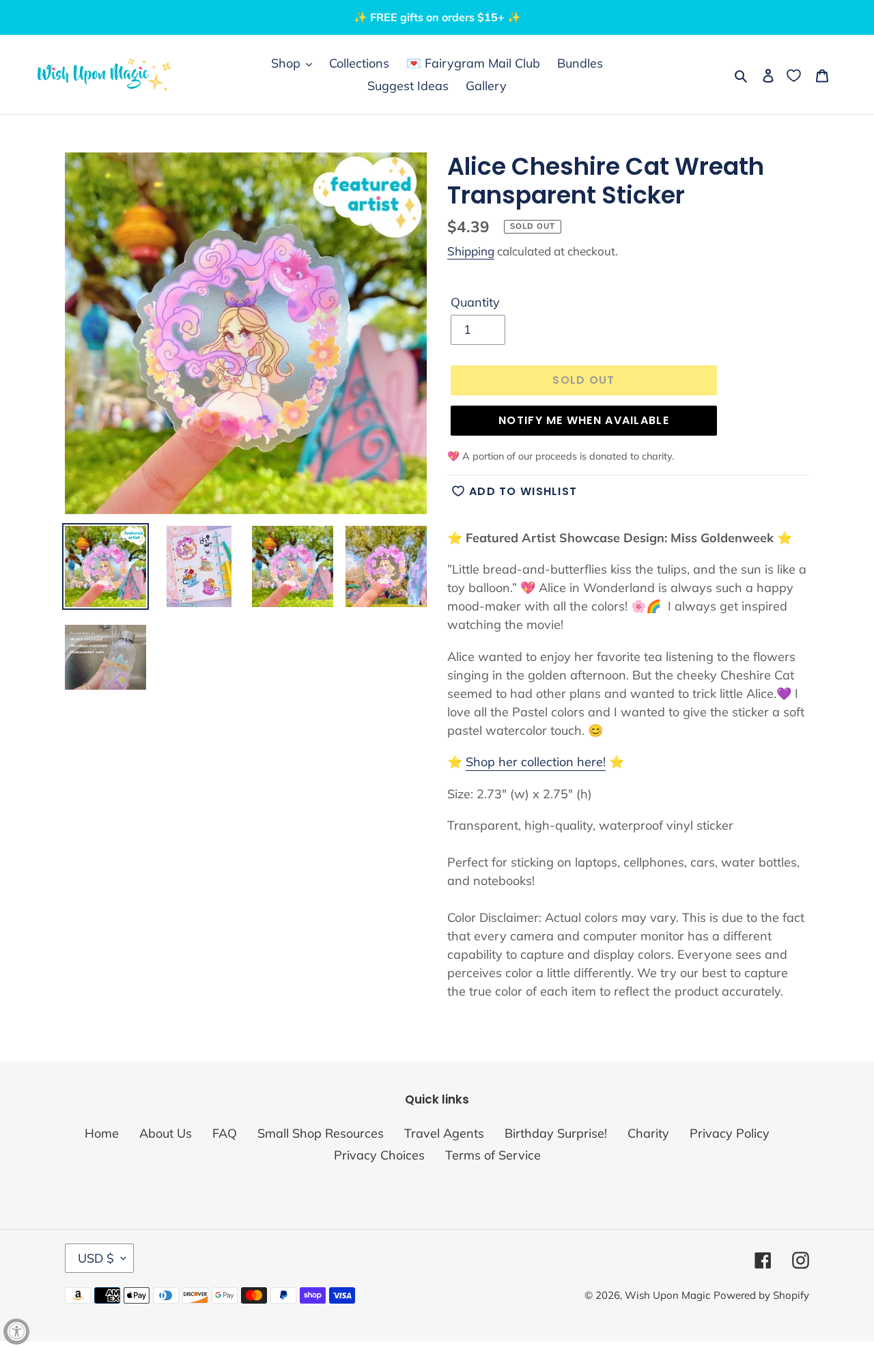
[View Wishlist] (795, 74)
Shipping (470, 251)
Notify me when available (583, 420)
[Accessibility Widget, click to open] (16, 1332)
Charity (648, 1133)
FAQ (224, 1133)
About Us (165, 1133)
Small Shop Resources (320, 1133)
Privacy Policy (730, 1133)
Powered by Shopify (761, 1295)
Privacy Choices (379, 1155)
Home (102, 1133)
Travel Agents (444, 1133)
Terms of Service (493, 1155)
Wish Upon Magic (667, 1295)
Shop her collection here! (536, 762)
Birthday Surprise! (556, 1133)
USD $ (96, 1258)
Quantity (475, 302)
